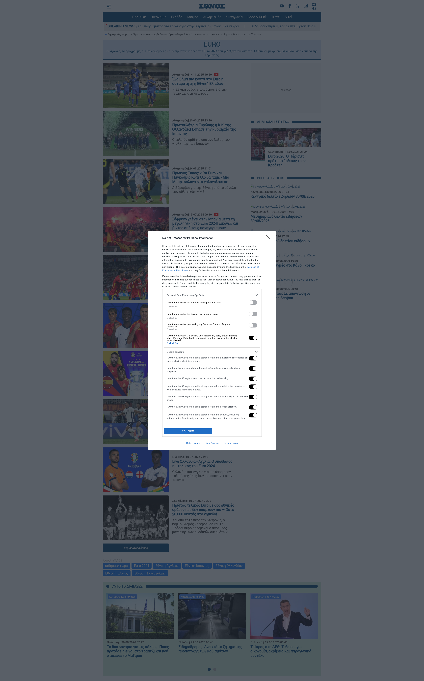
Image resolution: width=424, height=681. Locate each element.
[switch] (253, 302)
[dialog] (212, 340)
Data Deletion (193, 443)
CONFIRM (188, 431)
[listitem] (212, 295)
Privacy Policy (231, 443)
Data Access (212, 443)
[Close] (269, 238)
